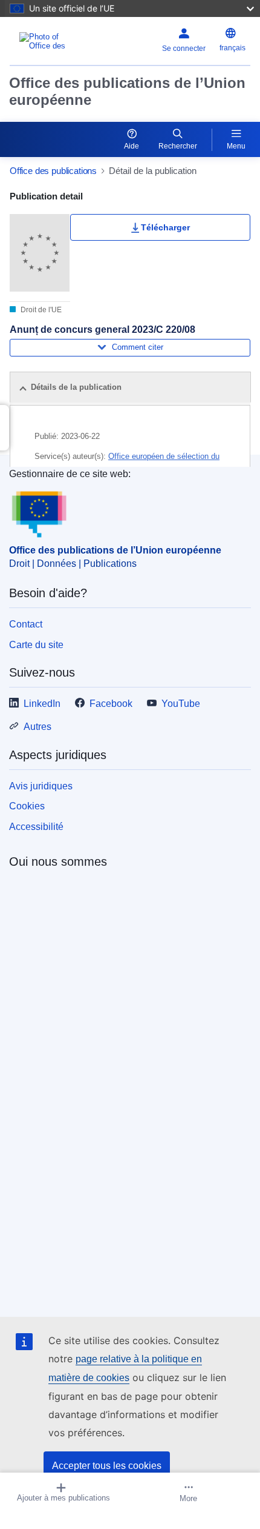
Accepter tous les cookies (106, 1465)
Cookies (27, 806)
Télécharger (165, 227)
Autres (37, 726)
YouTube (180, 703)
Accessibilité (36, 826)
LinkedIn (42, 703)
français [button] (232, 48)
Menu (236, 146)
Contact (25, 624)
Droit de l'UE (40, 310)
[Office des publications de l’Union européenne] (51, 41)
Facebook (110, 703)
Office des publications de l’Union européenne (127, 91)
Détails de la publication (76, 387)
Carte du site (36, 645)
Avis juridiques (41, 786)
